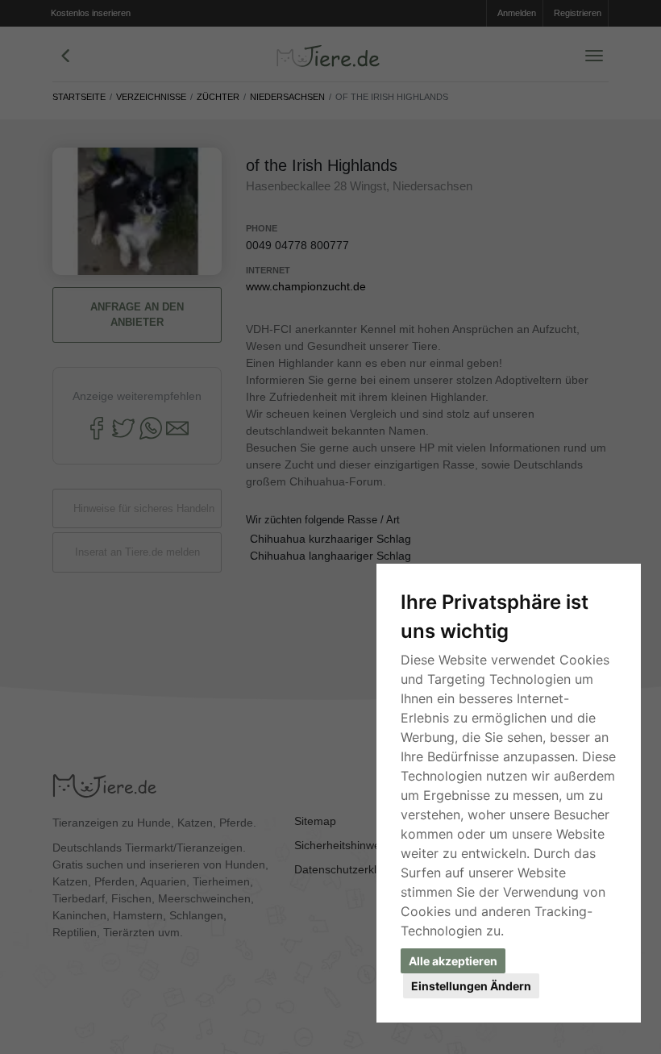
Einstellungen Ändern (471, 986)
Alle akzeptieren (453, 961)
